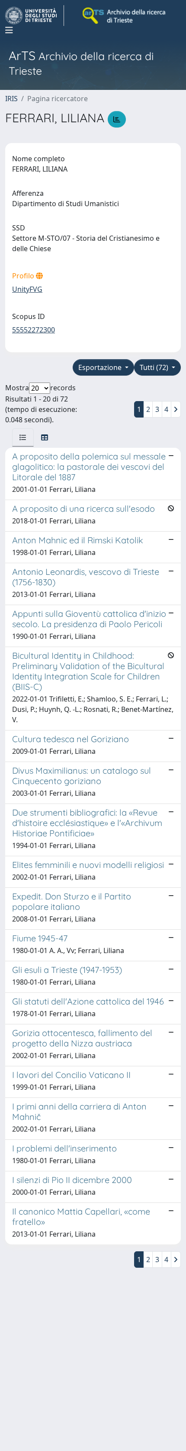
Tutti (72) (155, 367)
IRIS (11, 98)
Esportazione (100, 367)
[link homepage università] (124, 15)
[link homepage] (34, 15)
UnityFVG (27, 289)
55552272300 (33, 330)
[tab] (23, 437)
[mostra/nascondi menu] (9, 30)
